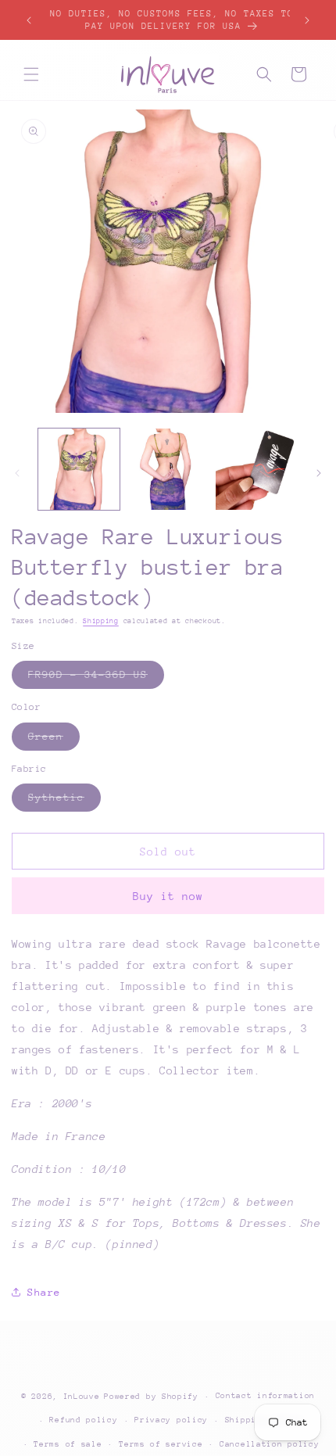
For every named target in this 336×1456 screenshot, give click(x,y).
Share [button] (44, 1292)
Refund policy (83, 1420)
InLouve (81, 1396)
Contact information (265, 1395)
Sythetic (64, 801)
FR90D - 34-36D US (96, 678)
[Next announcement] (307, 20)
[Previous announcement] (29, 20)
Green (54, 740)
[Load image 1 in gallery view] (79, 469)
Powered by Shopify (151, 1396)
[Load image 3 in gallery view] (256, 469)
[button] (31, 74)
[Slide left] (17, 473)
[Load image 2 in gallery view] (168, 469)
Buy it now (168, 896)
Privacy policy (171, 1420)
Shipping (101, 620)
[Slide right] (319, 473)
